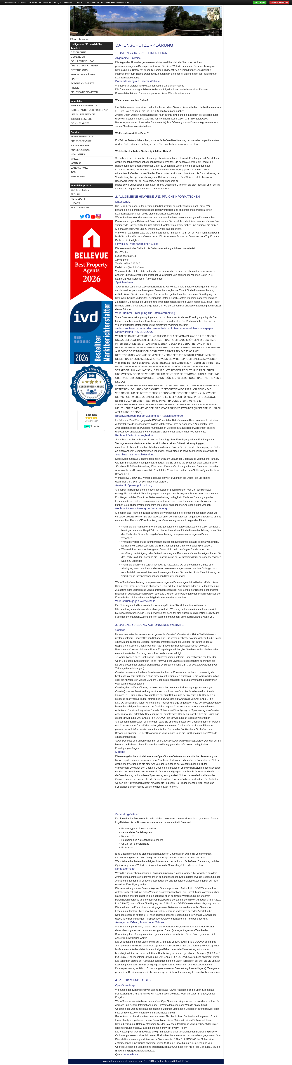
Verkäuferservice (83, 114)
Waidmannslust (81, 207)
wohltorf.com (80, 190)
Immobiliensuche (81, 119)
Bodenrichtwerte (82, 83)
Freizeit (76, 87)
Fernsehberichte (82, 136)
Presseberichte (81, 141)
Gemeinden (78, 56)
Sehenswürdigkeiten (84, 92)
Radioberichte (80, 145)
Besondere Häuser (83, 74)
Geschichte (78, 52)
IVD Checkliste (80, 123)
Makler (75, 158)
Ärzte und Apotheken (84, 65)
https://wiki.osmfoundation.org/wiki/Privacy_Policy (159, 1028)
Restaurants (79, 70)
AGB (73, 172)
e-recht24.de (131, 1054)
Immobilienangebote (84, 105)
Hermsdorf (78, 198)
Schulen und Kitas (82, 61)
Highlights (78, 154)
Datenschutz (84, 39)
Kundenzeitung (80, 150)
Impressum (78, 176)
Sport (75, 79)
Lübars (75, 203)
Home (74, 39)
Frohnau (76, 194)
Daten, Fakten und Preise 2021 (89, 110)
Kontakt (76, 163)
